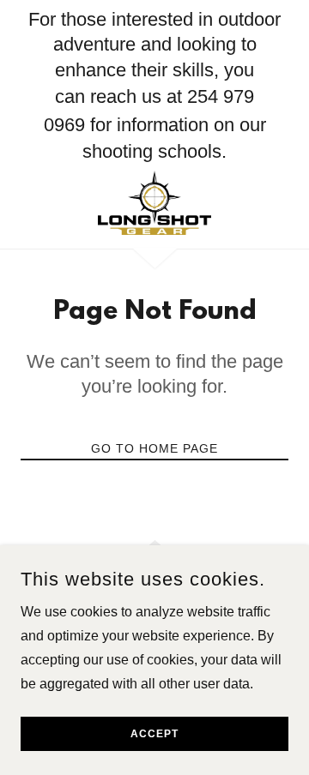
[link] (155, 203)
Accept (154, 734)
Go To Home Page (154, 448)
